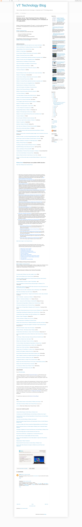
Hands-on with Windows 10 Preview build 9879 (23, 148)
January (54, 115)
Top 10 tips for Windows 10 (20, 69)
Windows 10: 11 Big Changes (21, 51)
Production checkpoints (24, 253)
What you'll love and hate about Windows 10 (23, 128)
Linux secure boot (23, 257)
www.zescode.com (36, 475)
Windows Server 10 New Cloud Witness (22, 347)
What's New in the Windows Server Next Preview (24, 291)
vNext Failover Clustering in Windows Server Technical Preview (26, 403)
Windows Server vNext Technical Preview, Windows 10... (58, 104)
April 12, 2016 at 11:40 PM (26, 474)
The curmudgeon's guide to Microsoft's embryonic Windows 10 (26, 101)
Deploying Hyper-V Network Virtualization (23, 440)
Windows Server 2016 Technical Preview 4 (58, 40)
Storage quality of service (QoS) (26, 249)
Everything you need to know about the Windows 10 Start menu (26, 144)
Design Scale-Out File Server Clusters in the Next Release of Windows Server (29, 442)
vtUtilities (17, 13)
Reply (20, 478)
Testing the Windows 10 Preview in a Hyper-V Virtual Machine (26, 281)
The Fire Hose (22, 372)
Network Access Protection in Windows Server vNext (25, 357)
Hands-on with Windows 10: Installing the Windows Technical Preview (27, 47)
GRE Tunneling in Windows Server (25, 225)
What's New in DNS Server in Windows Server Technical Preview (30, 231)
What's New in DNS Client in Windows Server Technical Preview (30, 234)
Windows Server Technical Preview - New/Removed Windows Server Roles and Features (30, 322)
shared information (33, 374)
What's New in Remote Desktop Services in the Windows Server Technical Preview (32, 189)
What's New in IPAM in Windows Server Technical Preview (29, 229)
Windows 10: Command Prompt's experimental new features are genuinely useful (29, 57)
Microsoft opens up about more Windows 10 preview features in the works (28, 138)
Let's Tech (18, 405)
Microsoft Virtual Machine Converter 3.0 (59, 102)
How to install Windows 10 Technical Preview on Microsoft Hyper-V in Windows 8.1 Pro (30, 283)
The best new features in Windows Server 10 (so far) (24, 318)
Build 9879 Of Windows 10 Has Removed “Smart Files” (25, 146)
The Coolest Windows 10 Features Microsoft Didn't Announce (26, 95)
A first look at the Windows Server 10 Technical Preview (25, 305)
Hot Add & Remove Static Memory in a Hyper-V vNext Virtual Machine (27, 331)
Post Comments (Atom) (24, 508)
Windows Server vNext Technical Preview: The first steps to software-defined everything (30, 361)
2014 (53, 97)
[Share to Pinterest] (34, 468)
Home (32, 504)
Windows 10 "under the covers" (41, 157)
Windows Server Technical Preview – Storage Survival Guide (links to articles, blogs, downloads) (32, 293)
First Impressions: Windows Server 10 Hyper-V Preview (25, 365)
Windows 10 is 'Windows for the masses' (23, 103)
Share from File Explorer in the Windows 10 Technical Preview (26, 63)
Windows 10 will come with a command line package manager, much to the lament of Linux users (32, 133)
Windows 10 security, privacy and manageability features (25, 59)
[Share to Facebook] (32, 468)
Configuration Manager (36, 390)
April (54, 111)
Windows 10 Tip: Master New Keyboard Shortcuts (24, 97)
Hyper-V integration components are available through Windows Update (27, 355)
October (54, 101)
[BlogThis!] (30, 468)
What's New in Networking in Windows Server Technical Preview (28, 219)
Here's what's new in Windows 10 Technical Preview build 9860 (26, 126)
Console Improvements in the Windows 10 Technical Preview (26, 320)
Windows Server (19, 162)
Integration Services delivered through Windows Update (30, 255)
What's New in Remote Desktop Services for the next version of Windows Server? (29, 310)
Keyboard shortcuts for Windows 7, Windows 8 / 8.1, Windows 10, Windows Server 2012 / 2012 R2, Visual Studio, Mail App (61, 20)
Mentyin (20, 474)
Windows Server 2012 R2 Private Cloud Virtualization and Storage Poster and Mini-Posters (61, 54)
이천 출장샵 (40, 483)
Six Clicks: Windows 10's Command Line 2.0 (23, 107)
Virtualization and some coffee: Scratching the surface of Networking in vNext (29, 289)
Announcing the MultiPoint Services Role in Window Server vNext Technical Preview (30, 333)
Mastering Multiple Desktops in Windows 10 (23, 109)
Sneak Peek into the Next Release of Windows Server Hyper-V (26, 419)
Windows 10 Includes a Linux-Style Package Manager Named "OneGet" (28, 136)
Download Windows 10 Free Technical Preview (23, 49)
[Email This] (29, 468)
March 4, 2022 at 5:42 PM (27, 481)
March (54, 112)
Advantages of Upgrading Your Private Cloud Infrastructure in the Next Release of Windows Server (32, 429)
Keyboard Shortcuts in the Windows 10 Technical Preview (25, 61)
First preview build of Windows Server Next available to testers (26, 274)
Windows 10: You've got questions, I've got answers (24, 105)
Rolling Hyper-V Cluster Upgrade (26, 248)
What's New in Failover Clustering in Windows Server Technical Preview (30, 201)
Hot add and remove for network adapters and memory (30, 256)
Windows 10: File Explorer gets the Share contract (24, 111)
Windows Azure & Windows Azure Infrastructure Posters (61, 78)
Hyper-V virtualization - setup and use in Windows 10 (25, 296)
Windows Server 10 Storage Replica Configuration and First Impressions (28, 307)
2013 (53, 116)
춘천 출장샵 (27, 485)
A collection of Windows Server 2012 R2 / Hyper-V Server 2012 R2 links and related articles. (61, 70)
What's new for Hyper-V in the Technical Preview (27, 179)
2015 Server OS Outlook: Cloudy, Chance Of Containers (25, 327)
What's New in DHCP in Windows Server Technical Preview (29, 237)
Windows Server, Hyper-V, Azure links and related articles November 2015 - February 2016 (58, 34)
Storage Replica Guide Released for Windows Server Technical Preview (28, 312)
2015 (53, 96)
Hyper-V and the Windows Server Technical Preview (24, 276)
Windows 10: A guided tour (20, 122)
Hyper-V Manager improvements (26, 254)
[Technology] (54, 125)
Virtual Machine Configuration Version (27, 251)
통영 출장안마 (46, 483)
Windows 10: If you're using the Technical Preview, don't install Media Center (28, 113)
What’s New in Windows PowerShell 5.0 (24, 213)
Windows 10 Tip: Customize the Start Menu (23, 99)
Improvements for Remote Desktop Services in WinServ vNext (26, 345)
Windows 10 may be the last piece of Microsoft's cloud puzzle (26, 67)
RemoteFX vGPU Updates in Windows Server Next (24, 351)
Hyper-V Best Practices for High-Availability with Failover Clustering (27, 435)
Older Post (46, 504)
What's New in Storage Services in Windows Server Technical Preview (30, 194)
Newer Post (18, 504)
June (54, 108)
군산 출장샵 (33, 484)
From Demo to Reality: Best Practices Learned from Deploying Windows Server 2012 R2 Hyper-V (32, 424)
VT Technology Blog (31, 5)
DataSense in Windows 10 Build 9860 (22, 124)
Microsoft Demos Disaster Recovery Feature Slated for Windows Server (28, 353)
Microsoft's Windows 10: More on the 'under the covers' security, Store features (29, 45)
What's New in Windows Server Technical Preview (24, 164)
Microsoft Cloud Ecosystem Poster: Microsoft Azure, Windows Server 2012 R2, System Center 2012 (61, 46)
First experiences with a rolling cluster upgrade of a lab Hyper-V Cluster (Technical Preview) (31, 324)
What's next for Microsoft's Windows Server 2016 (24, 367)
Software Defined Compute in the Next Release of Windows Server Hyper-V (28, 401)
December (55, 98)
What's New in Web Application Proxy (25, 206)
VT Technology (23, 13)
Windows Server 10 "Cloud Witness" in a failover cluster (25, 349)
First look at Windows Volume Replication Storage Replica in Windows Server (29, 343)
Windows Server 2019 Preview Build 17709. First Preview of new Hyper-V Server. (57, 28)
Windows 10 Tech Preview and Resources (23, 65)
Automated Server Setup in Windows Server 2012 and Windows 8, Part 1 (28, 314)
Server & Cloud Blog (34, 396)
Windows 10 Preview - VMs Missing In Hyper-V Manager (25, 329)
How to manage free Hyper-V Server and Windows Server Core (61, 63)
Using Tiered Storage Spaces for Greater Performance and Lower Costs (28, 431)
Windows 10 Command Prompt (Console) (23, 55)
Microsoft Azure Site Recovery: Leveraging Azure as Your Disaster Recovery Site (29, 433)
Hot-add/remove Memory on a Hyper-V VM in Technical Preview (26, 359)
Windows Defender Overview (23, 183)
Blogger (45, 514)
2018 (53, 93)
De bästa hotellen (54, 126)
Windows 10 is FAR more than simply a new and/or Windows (26, 157)
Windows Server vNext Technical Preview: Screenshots (25, 363)
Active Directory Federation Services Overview (31, 178)
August (54, 107)
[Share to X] (31, 468)
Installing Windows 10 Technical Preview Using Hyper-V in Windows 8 (27, 150)
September (55, 106)
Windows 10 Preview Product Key (21, 142)
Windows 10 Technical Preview (21, 30)
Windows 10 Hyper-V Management (22, 316)
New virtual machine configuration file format (28, 252)
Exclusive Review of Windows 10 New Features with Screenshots (27, 53)
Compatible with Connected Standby (27, 259)
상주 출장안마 (25, 484)
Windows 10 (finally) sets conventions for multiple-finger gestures (26, 140)
